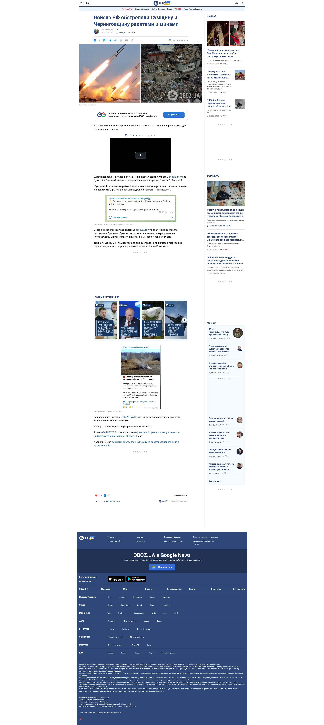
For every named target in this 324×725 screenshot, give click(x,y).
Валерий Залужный (216, 338)
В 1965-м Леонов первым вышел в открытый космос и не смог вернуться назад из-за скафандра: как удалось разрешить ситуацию (219, 103)
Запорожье (137, 597)
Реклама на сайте (114, 541)
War (117, 30)
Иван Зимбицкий (215, 425)
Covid (149, 645)
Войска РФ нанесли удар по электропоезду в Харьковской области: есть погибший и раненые (225, 260)
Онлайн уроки (139, 613)
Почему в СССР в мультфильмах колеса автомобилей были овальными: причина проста (219, 74)
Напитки (125, 629)
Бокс (152, 605)
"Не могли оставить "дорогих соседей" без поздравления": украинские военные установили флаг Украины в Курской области (224, 236)
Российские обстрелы (193, 9)
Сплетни (124, 653)
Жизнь (148, 589)
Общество (216, 589)
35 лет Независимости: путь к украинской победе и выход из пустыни (219, 332)
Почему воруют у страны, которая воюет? (221, 419)
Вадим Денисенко (215, 373)
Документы (140, 541)
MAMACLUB (135, 645)
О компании (112, 537)
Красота (138, 653)
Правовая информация (173, 537)
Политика (105, 589)
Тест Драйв (112, 621)
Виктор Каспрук (214, 356)
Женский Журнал (168, 653)
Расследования (174, 589)
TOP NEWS (213, 175)
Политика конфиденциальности (205, 537)
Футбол (110, 605)
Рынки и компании (115, 637)
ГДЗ (109, 613)
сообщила (141, 229)
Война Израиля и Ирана (162, 9)
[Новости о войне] (163, 502)
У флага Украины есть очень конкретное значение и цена (219, 435)
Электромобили (130, 621)
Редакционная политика (111, 501)
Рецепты (111, 629)
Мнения (211, 323)
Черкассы (166, 597)
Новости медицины (115, 645)
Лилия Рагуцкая (107, 30)
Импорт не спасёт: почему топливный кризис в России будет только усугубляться (221, 467)
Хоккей (139, 605)
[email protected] (108, 706)
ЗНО (165, 613)
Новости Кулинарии (144, 629)
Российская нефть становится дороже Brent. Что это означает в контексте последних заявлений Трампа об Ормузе (221, 366)
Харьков (122, 597)
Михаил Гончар (214, 473)
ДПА (154, 613)
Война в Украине (142, 9)
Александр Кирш (215, 456)
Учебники (122, 613)
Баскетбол (125, 605)
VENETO (178, 9)
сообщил (174, 176)
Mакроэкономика (137, 637)
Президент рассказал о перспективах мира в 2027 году (225, 221)
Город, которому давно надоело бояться (220, 451)
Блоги (192, 589)
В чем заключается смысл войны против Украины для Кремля (219, 349)
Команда (139, 537)
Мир (125, 589)
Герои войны (127, 9)
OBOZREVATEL (130, 417)
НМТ (176, 613)
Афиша (110, 653)
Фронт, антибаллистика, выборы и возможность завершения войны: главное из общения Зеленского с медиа (225, 213)
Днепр (152, 597)
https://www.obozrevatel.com (162, 664)
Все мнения (214, 481)
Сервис (160, 621)
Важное (211, 15)
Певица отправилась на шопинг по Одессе (224, 60)
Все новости (239, 589)
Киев (109, 597)
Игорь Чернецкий (215, 442)
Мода (151, 653)
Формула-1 (165, 605)
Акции (146, 621)
